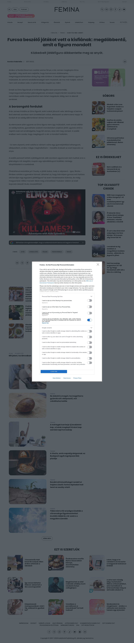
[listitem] (67, 296)
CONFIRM (54, 371)
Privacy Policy (77, 378)
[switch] (89, 300)
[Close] (98, 265)
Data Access (67, 378)
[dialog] (67, 321)
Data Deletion (57, 378)
